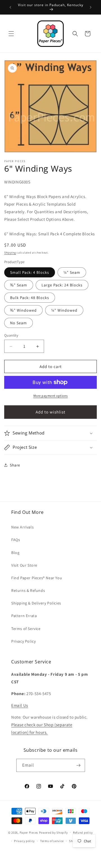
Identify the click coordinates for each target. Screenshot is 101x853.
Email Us (19, 705)
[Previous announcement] (10, 7)
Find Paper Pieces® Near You (36, 577)
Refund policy (83, 832)
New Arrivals (22, 527)
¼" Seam (71, 272)
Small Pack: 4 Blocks (29, 272)
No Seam (18, 322)
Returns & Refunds (28, 590)
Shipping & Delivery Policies (36, 603)
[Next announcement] (90, 7)
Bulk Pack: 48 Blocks (29, 297)
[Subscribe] (78, 765)
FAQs (15, 539)
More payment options (50, 396)
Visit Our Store (24, 565)
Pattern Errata (24, 615)
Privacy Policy (23, 641)
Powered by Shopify (53, 832)
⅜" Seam (18, 285)
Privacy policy (24, 841)
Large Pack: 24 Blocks (62, 285)
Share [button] (15, 465)
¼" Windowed (64, 310)
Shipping (10, 252)
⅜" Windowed (23, 310)
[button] (11, 33)
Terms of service (52, 841)
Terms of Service (26, 628)
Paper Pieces (29, 832)
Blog (15, 552)
